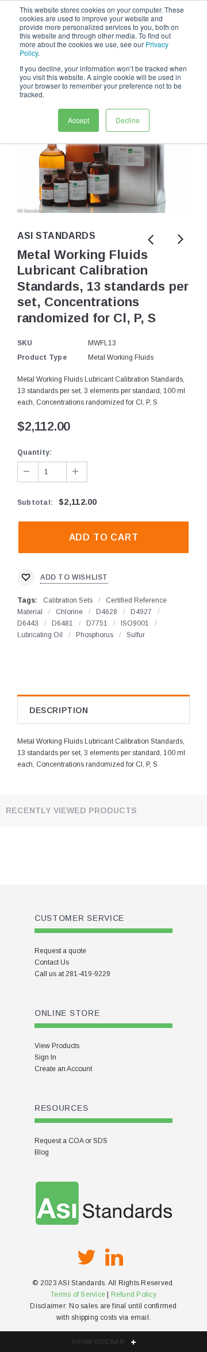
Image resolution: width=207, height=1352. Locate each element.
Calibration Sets (68, 600)
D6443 (28, 623)
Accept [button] (78, 120)
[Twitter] (86, 1257)
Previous (151, 240)
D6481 (62, 623)
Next (180, 240)
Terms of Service (78, 1294)
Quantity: (34, 452)
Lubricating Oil (40, 635)
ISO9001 (135, 623)
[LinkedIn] (113, 1257)
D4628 (106, 612)
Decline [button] (128, 120)
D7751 (97, 623)
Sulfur (135, 635)
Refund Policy (133, 1294)
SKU (25, 343)
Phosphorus (94, 635)
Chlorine (69, 612)
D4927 (141, 612)
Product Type (42, 357)
